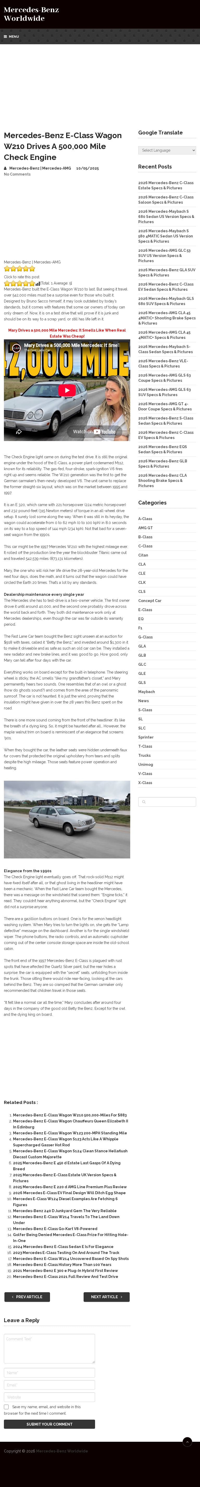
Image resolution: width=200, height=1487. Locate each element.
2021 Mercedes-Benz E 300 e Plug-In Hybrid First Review (65, 1271)
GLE (142, 673)
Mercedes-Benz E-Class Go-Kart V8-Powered (55, 1229)
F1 (140, 628)
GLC (142, 664)
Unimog (145, 764)
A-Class (145, 519)
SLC (142, 728)
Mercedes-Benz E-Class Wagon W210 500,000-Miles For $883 (70, 1115)
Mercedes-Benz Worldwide (31, 14)
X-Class (145, 783)
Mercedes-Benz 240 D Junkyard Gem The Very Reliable (65, 1211)
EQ (140, 619)
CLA (142, 564)
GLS (142, 683)
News (143, 701)
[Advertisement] (100, 83)
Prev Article (28, 1297)
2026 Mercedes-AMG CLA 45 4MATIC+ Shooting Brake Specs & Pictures (167, 318)
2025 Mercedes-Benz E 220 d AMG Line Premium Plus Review (70, 1187)
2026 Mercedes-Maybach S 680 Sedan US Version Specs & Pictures (166, 216)
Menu (14, 36)
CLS (142, 592)
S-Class (145, 710)
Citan (143, 555)
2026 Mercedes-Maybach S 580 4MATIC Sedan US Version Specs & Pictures (165, 236)
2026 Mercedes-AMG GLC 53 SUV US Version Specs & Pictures (164, 255)
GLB (142, 655)
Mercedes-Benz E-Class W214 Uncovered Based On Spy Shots (71, 1259)
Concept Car (149, 601)
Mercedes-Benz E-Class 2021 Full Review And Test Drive (65, 1277)
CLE (142, 573)
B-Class (145, 537)
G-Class (145, 637)
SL (140, 719)
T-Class (145, 746)
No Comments (17, 174)
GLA (142, 646)
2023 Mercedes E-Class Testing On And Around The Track (66, 1253)
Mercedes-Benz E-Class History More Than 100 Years (62, 1265)
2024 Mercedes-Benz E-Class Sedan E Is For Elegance (63, 1247)
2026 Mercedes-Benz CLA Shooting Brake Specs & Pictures (162, 480)
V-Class (145, 774)
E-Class (145, 610)
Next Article (105, 1297)
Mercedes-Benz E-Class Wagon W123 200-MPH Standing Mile (70, 1133)
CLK (142, 582)
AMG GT (145, 528)
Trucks (144, 755)
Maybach (146, 692)
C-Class (145, 546)
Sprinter (146, 737)
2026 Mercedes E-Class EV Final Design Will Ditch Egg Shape (69, 1193)
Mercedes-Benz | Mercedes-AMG (40, 168)
